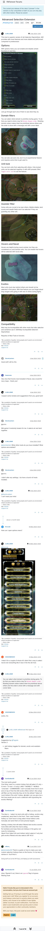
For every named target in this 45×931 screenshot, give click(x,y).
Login (13, 915)
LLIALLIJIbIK (9, 33)
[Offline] (3, 33)
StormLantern (9, 358)
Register (6, 915)
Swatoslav (8, 375)
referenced (21, 729)
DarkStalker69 (9, 778)
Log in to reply (38, 26)
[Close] (41, 888)
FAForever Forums (14, 2)
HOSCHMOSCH (10, 657)
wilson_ (7, 846)
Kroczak (7, 527)
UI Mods (6, 345)
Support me (4, 347)
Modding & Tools (8, 22)
